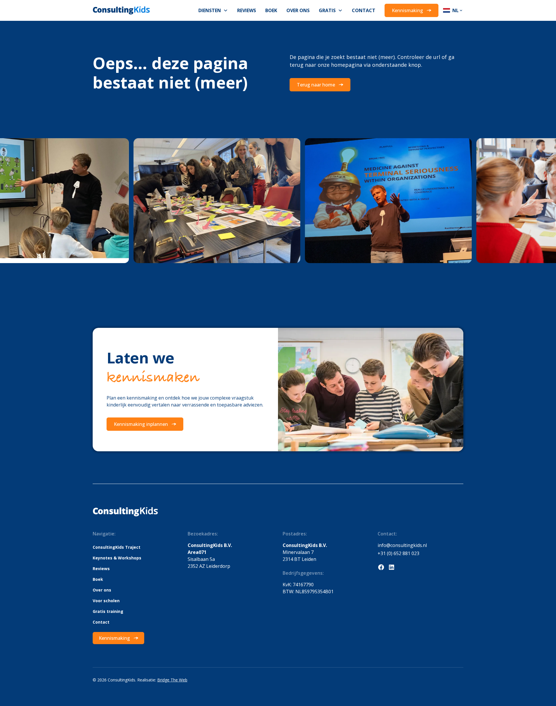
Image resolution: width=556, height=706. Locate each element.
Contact (363, 10)
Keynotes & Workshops (117, 558)
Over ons (298, 10)
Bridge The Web (172, 680)
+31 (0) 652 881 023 (398, 553)
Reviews (246, 10)
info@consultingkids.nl (402, 545)
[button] (213, 10)
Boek (271, 10)
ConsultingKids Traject (116, 547)
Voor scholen (106, 600)
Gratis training (108, 611)
